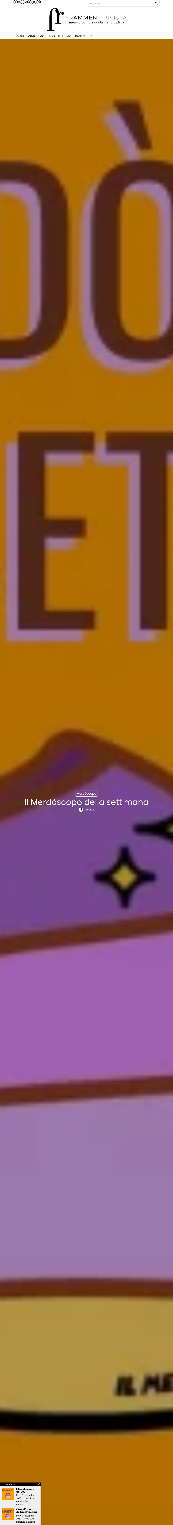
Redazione (89, 809)
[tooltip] (16, 2)
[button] (156, 3)
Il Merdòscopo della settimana (26, 1510)
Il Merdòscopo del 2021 (25, 1490)
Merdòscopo (86, 793)
